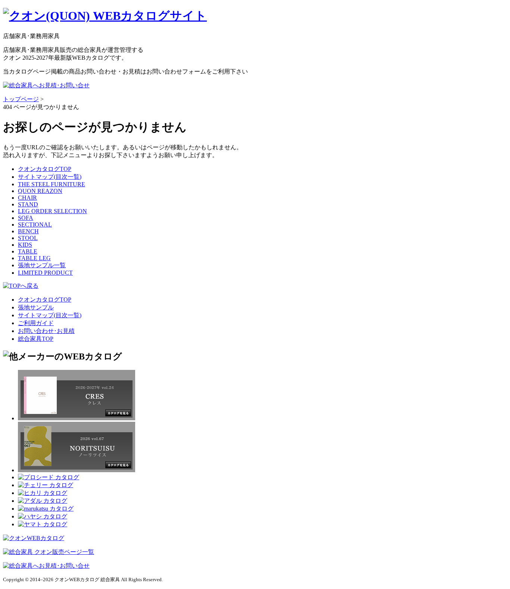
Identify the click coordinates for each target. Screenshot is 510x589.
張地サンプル (36, 307)
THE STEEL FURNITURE (51, 184)
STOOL (28, 238)
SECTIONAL (35, 224)
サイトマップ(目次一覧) (49, 177)
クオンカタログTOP (44, 169)
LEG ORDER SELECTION (52, 211)
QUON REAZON (40, 191)
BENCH (28, 231)
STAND (28, 204)
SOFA (25, 218)
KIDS (25, 244)
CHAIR (27, 197)
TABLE (27, 251)
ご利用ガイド (36, 323)
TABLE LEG (34, 258)
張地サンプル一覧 (42, 265)
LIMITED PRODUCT (45, 272)
